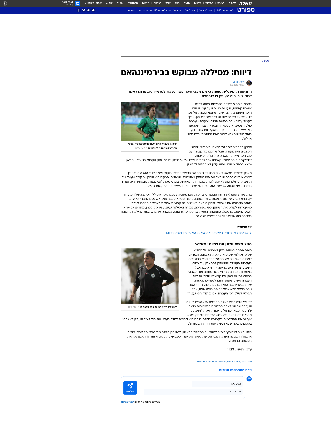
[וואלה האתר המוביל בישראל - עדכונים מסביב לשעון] (245, 3)
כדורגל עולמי (189, 10)
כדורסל (177, 10)
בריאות (157, 3)
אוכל (168, 3)
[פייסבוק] (79, 10)
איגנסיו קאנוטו (219, 361)
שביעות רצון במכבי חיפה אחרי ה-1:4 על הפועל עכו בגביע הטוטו (207, 233)
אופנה (120, 3)
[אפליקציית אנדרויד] (93, 10)
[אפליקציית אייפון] (88, 10)
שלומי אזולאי (233, 361)
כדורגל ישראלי (206, 10)
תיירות (145, 3)
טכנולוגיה (133, 3)
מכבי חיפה (246, 361)
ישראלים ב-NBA (162, 10)
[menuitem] (230, 3)
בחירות (209, 3)
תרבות (197, 3)
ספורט (220, 3)
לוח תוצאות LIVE (225, 10)
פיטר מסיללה (203, 361)
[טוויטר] (84, 10)
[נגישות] (5, 3)
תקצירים (147, 10)
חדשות (233, 3)
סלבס (187, 3)
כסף (177, 3)
